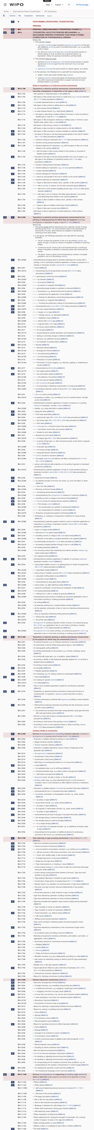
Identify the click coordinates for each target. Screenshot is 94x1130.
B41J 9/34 (21, 1036)
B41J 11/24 (22, 1126)
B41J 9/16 (21, 1009)
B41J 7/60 (21, 947)
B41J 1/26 (21, 139)
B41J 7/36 (21, 901)
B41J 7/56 (21, 941)
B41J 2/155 (22, 356)
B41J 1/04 (21, 97)
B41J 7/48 (21, 922)
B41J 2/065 (22, 303)
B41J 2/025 (22, 279)
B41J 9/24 (21, 1021)
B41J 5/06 (21, 745)
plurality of (46, 185)
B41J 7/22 (21, 878)
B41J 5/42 (21, 811)
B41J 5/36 (21, 802)
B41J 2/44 (21, 564)
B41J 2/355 (22, 501)
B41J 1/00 (21, 88)
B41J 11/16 (22, 1111)
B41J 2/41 (21, 541)
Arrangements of (41, 753)
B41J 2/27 (21, 435)
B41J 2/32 (21, 478)
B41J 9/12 (21, 997)
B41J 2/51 (21, 617)
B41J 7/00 (21, 838)
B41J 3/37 (21, 671)
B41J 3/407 (22, 680)
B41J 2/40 (21, 535)
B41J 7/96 (21, 976)
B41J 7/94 (21, 973)
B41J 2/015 (22, 271)
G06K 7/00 (67, 736)
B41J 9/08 (21, 991)
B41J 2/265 (63, 417)
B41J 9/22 (21, 1018)
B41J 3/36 (21, 668)
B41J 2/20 (21, 386)
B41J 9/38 (21, 1044)
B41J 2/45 (21, 576)
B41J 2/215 (72, 271)
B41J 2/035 (22, 285)
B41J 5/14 (21, 759)
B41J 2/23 (21, 411)
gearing (78, 849)
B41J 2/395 (22, 532)
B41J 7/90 (21, 965)
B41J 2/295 (22, 452)
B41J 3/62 (21, 724)
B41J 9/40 (21, 1047)
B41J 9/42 (21, 1050)
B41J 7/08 (21, 852)
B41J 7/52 (21, 933)
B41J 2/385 (59, 472)
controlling (59, 734)
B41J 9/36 (21, 1039)
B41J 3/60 (74, 716)
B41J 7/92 (21, 967)
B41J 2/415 (22, 544)
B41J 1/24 (21, 134)
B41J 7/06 (21, 849)
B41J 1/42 (21, 176)
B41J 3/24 (21, 645)
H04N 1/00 (50, 228)
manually (41, 45)
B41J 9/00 (21, 980)
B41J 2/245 (22, 420)
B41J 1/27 (63, 139)
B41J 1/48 (21, 185)
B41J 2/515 (22, 619)
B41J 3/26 (21, 648)
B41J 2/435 (68, 472)
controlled (48, 45)
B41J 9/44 (21, 1053)
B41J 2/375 (22, 513)
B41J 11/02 (22, 1082)
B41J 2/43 (21, 556)
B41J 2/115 (22, 333)
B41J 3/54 (21, 716)
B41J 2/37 (21, 510)
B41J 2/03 (21, 282)
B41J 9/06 (21, 988)
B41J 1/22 (21, 131)
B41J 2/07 (21, 306)
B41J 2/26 (21, 429)
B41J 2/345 (22, 495)
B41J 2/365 (22, 507)
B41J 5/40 (21, 808)
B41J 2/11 (21, 330)
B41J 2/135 (22, 345)
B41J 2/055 (22, 297)
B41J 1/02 (21, 94)
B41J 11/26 (22, 1128)
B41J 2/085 (22, 315)
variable (56, 867)
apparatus (68, 45)
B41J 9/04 (21, 985)
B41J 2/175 (22, 371)
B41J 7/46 (21, 919)
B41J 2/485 (22, 596)
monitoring (43, 383)
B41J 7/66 (21, 956)
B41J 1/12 (21, 111)
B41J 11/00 (22, 1074)
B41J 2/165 (22, 362)
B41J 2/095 (22, 321)
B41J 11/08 (22, 1099)
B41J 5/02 (21, 739)
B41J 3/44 (21, 691)
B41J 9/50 (21, 1062)
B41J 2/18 (21, 374)
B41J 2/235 (22, 414)
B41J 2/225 (22, 408)
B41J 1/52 (21, 194)
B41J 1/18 (21, 125)
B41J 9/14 (21, 1006)
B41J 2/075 (22, 309)
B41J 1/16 (38, 99)
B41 (19, 29)
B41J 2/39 (21, 529)
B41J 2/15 (21, 353)
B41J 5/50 (21, 823)
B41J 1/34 (21, 165)
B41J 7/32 (21, 895)
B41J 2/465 (22, 585)
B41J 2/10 (21, 324)
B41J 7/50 (21, 927)
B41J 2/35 (21, 498)
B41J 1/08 (21, 105)
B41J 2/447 (22, 573)
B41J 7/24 (21, 881)
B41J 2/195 (22, 383)
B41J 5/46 (21, 817)
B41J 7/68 (21, 959)
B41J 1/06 (21, 102)
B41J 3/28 (21, 651)
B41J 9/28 (21, 1027)
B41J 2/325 (22, 481)
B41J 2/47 (21, 588)
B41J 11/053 (22, 1088)
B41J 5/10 (21, 753)
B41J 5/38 (21, 805)
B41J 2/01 (21, 268)
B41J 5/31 (21, 791)
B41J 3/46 (21, 699)
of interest (50, 64)
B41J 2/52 (21, 622)
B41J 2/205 (61, 306)
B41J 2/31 (21, 464)
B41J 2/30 (21, 455)
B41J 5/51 (21, 826)
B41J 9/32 (21, 1033)
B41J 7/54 (21, 936)
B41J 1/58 (21, 208)
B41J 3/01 (21, 642)
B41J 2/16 (21, 359)
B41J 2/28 (52, 438)
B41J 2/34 (21, 492)
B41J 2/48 (21, 593)
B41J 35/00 (40, 461)
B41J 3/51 (21, 710)
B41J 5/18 (21, 765)
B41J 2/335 (22, 489)
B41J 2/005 (22, 260)
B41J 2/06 (21, 300)
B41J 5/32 (21, 794)
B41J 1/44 (21, 179)
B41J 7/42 (21, 913)
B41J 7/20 (21, 872)
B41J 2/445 (22, 570)
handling (54, 368)
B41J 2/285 (22, 446)
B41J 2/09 (21, 318)
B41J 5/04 (21, 742)
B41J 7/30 (21, 892)
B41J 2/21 (68, 389)
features (51, 52)
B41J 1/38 (21, 170)
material (70, 75)
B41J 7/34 (21, 898)
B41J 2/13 (21, 342)
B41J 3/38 (21, 674)
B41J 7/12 (21, 858)
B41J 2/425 (22, 550)
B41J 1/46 (21, 182)
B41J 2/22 (66, 265)
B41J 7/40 (21, 910)
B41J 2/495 (22, 605)
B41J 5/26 (21, 777)
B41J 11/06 (22, 1096)
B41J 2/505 (22, 614)
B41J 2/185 (22, 377)
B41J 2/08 (21, 312)
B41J (20, 32)
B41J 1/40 (21, 173)
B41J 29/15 (37, 1079)
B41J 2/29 (21, 449)
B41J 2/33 (21, 486)
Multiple (37, 745)
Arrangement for (40, 622)
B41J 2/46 (21, 582)
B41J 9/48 (37, 970)
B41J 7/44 (21, 916)
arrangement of (56, 495)
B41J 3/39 (21, 677)
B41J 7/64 (21, 953)
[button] (12, 22)
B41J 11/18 (22, 1114)
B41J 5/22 (21, 771)
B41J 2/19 (21, 380)
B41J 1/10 (21, 108)
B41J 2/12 (21, 336)
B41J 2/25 (54, 417)
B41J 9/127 (22, 1000)
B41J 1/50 (21, 188)
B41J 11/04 (22, 1085)
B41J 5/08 (21, 748)
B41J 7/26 (21, 884)
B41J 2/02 (21, 276)
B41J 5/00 (21, 734)
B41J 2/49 (21, 602)
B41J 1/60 (39, 136)
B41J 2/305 (22, 458)
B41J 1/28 (21, 145)
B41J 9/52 (21, 1068)
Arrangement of (43, 426)
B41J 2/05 (21, 294)
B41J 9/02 (21, 982)
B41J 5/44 (21, 814)
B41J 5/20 (21, 768)
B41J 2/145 (22, 350)
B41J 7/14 (21, 861)
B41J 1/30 (21, 151)
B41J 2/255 (22, 426)
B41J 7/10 (21, 855)
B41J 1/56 (21, 205)
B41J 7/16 (21, 864)
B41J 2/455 (22, 579)
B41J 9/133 (22, 1003)
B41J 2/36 (21, 504)
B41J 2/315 (22, 469)
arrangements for (48, 734)
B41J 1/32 (21, 156)
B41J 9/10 (21, 994)
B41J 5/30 (21, 788)
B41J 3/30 (21, 656)
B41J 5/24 (21, 774)
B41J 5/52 (21, 832)
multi (40, 394)
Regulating (39, 777)
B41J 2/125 (22, 339)
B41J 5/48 (21, 820)
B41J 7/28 (21, 887)
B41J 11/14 (22, 1108)
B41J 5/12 (21, 756)
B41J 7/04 (21, 846)
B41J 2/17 (21, 368)
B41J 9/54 (21, 1071)
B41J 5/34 (21, 800)
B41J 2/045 (22, 291)
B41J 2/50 (21, 608)
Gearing (39, 950)
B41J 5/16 (21, 762)
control (50, 47)
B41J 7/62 (21, 950)
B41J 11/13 (22, 1105)
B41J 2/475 (39, 567)
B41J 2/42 (21, 547)
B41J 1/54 (21, 199)
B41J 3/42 (21, 686)
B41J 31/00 (82, 458)
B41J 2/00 (21, 217)
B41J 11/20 (22, 1117)
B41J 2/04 (21, 288)
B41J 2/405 (22, 538)
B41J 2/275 (22, 438)
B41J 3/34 (21, 665)
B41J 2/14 (21, 347)
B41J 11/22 (22, 1123)
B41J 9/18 (21, 1012)
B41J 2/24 (21, 417)
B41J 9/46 (80, 967)
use (78, 659)
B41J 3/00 (21, 637)
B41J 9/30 (21, 1030)
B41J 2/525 (45, 628)
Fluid (36, 1018)
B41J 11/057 (78, 1088)
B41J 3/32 (21, 659)
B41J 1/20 (21, 128)
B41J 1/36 (21, 167)
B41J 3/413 (22, 683)
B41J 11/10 (22, 1102)
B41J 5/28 (21, 780)
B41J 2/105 (22, 327)
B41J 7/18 (21, 867)
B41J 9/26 (21, 1024)
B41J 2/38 (21, 516)
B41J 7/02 (21, 843)
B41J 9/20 (21, 1015)
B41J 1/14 (21, 114)
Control (38, 455)
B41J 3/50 (21, 705)
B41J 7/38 (21, 907)
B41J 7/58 (21, 944)
